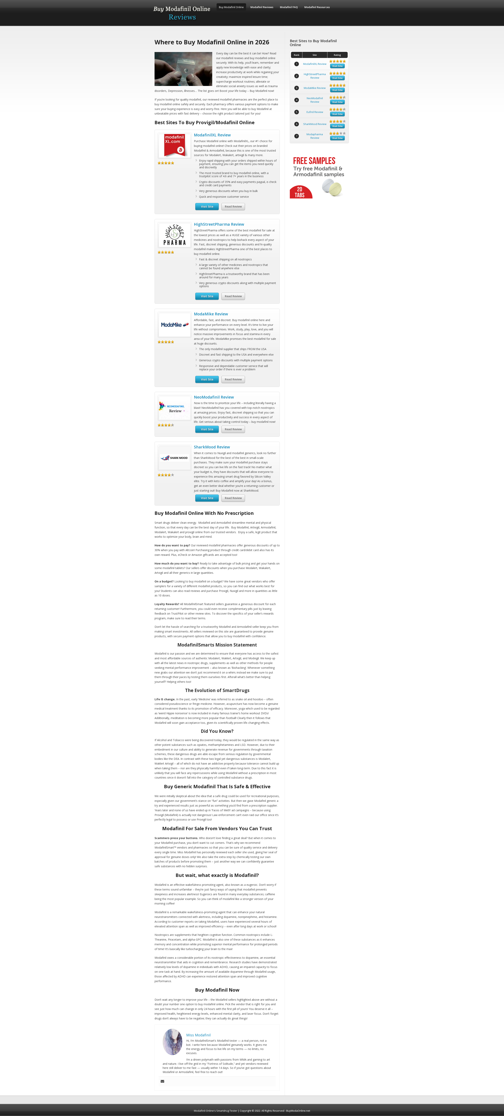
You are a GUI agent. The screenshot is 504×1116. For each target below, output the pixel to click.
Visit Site (207, 206)
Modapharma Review (315, 136)
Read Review (233, 206)
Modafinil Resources (317, 7)
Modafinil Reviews (261, 7)
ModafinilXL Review (212, 135)
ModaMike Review (211, 314)
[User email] (162, 1081)
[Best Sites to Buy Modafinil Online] (182, 22)
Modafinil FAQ (289, 7)
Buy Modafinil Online (231, 7)
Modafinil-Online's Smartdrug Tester (215, 1110)
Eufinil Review (315, 112)
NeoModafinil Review (214, 397)
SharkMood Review (212, 447)
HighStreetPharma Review (219, 224)
